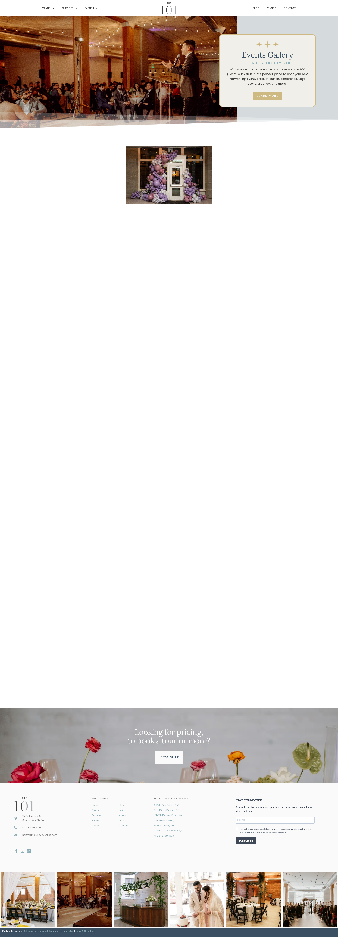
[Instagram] (22, 851)
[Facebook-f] (16, 851)
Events (89, 8)
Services (67, 8)
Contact (290, 8)
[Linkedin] (29, 851)
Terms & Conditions (85, 931)
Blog (256, 8)
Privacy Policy (67, 931)
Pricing (271, 8)
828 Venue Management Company (40, 931)
